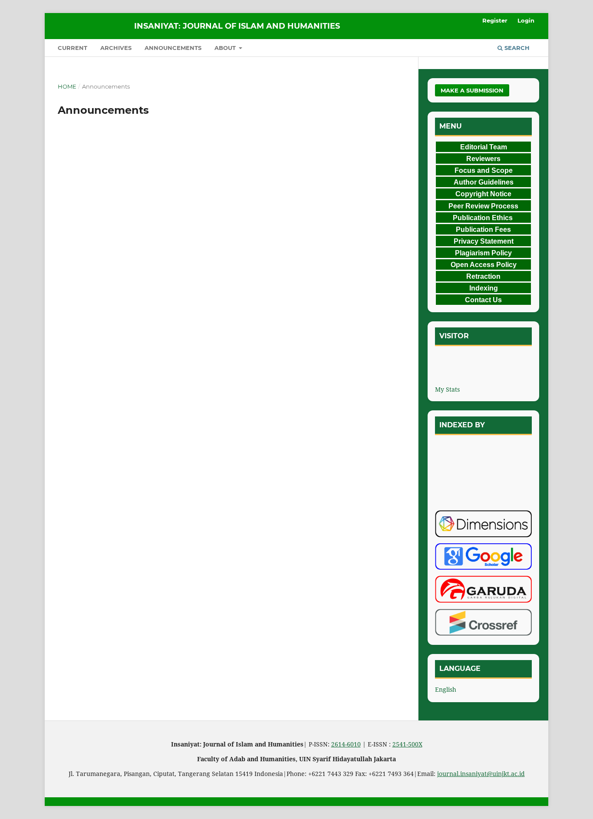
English (445, 689)
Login (525, 20)
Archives (116, 47)
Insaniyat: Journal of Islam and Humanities (237, 26)
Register (494, 20)
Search (516, 47)
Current (72, 47)
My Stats (447, 389)
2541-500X (407, 744)
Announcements (173, 47)
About (225, 47)
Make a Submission (472, 90)
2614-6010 (346, 744)
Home (67, 86)
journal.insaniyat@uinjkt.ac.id (481, 773)
